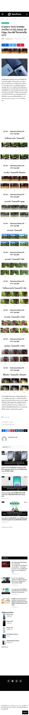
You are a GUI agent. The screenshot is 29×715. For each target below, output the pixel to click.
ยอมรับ (25, 712)
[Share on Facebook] (5, 45)
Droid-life (7, 417)
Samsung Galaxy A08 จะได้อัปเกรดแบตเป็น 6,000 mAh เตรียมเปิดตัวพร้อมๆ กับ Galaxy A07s (13, 494)
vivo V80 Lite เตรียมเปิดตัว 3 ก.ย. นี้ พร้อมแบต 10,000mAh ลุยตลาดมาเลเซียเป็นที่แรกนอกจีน (14, 519)
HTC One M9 (5, 422)
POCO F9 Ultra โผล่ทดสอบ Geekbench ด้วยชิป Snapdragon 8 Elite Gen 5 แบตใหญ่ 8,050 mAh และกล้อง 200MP (14, 469)
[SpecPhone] (14, 14)
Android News (5, 23)
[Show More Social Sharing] (26, 45)
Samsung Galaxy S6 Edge (8, 424)
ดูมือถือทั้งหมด (5, 647)
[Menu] (3, 14)
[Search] (26, 14)
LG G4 (11, 422)
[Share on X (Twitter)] (12, 45)
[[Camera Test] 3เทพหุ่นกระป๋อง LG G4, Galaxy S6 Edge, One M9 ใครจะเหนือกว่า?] (14, 53)
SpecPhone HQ (9, 38)
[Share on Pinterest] (20, 45)
